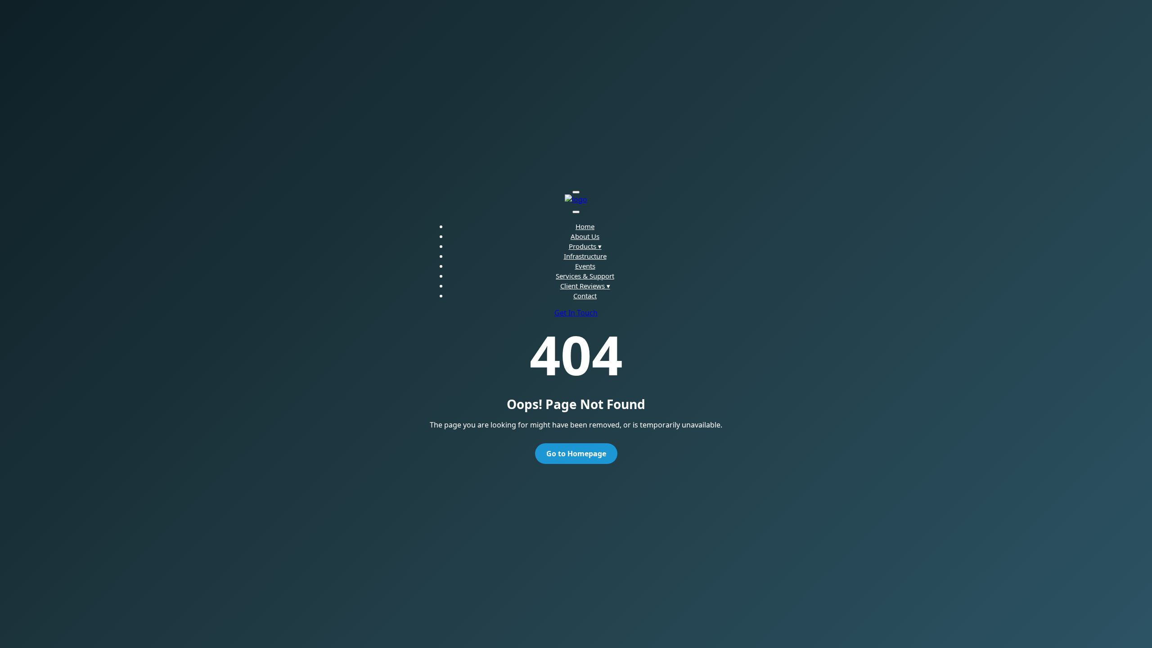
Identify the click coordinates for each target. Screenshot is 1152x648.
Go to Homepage (576, 454)
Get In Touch (576, 313)
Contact (585, 295)
